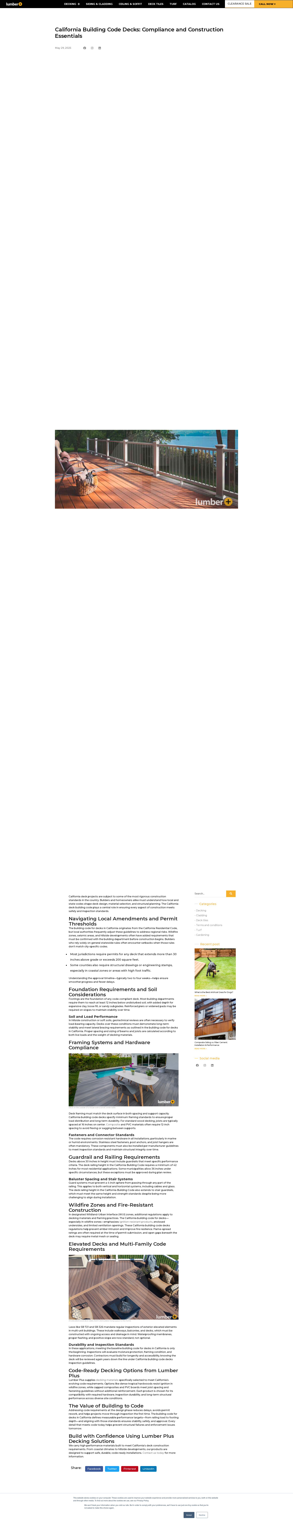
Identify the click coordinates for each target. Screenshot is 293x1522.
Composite (113, 1124)
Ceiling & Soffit (130, 3)
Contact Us (210, 3)
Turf (173, 3)
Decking (70, 3)
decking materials (107, 1380)
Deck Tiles (155, 3)
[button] (94, 1469)
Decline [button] (202, 1515)
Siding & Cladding (99, 3)
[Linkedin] (99, 48)
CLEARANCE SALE (239, 3)
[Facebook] (84, 48)
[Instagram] (92, 48)
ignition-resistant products (136, 1221)
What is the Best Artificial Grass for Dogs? (214, 992)
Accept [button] (189, 1515)
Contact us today (153, 1452)
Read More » (201, 996)
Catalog (189, 3)
